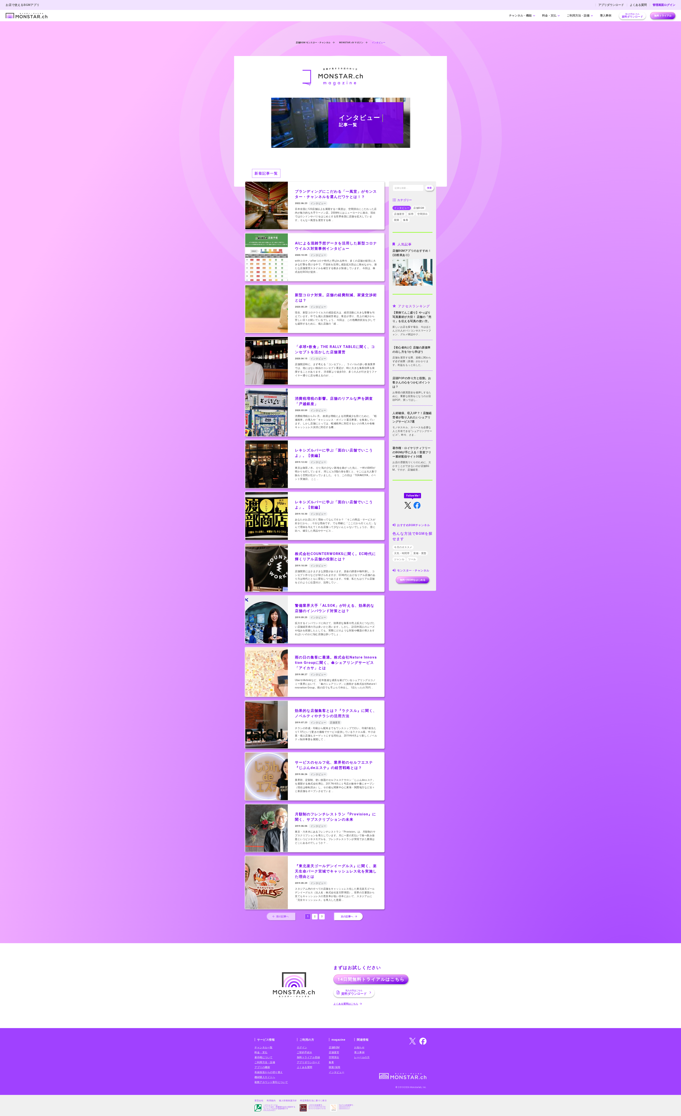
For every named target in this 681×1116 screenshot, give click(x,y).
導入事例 (605, 15)
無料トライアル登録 (308, 1057)
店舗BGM (418, 208)
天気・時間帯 (401, 553)
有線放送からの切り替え (268, 1072)
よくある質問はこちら (345, 1004)
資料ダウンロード (632, 15)
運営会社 (258, 1100)
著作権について (263, 1057)
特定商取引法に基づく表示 (313, 1100)
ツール (412, 559)
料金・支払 (549, 15)
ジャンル (399, 559)
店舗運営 (399, 214)
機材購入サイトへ (264, 1077)
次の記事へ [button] (347, 916)
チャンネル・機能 (520, 15)
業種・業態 (419, 553)
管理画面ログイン (664, 5)
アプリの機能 (262, 1067)
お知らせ (359, 1047)
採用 (410, 214)
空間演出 (422, 214)
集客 (405, 220)
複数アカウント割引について (271, 1082)
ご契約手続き (304, 1052)
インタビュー (401, 208)
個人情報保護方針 (288, 1100)
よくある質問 (638, 5)
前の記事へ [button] (282, 916)
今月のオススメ (403, 547)
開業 (396, 220)
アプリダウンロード (611, 5)
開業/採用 (334, 1067)
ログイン (302, 1047)
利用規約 (271, 1100)
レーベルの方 (362, 1057)
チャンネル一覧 (263, 1047)
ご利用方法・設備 (578, 15)
